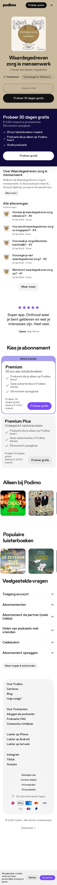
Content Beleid (28, 779)
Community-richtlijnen (20, 724)
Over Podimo (15, 684)
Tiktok (11, 759)
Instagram (13, 754)
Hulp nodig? (14, 699)
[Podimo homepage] (9, 5)
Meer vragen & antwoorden (20, 665)
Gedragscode (28, 775)
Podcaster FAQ (16, 719)
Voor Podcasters (17, 709)
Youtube (12, 764)
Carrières (12, 689)
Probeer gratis (36, 5)
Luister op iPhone (17, 734)
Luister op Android (18, 739)
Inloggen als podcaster (21, 714)
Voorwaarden (28, 784)
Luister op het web (18, 744)
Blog (9, 694)
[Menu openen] (51, 5)
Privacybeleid (29, 789)
